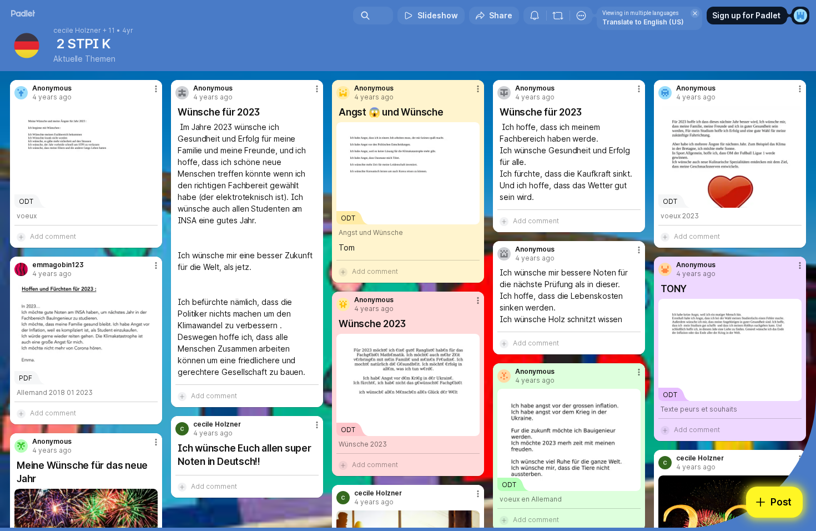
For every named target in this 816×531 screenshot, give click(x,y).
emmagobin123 (58, 265)
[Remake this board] (558, 15)
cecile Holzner (77, 30)
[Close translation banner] (695, 13)
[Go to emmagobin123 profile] (21, 269)
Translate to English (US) (643, 22)
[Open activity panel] (534, 15)
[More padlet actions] (581, 15)
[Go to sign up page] (800, 15)
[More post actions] (156, 89)
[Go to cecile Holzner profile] (182, 428)
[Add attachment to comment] (21, 237)
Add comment (53, 236)
